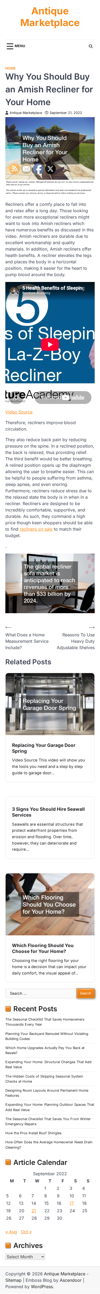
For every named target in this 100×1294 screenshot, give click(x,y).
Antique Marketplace (50, 16)
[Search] (91, 46)
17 (72, 1203)
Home (10, 68)
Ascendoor (71, 1280)
